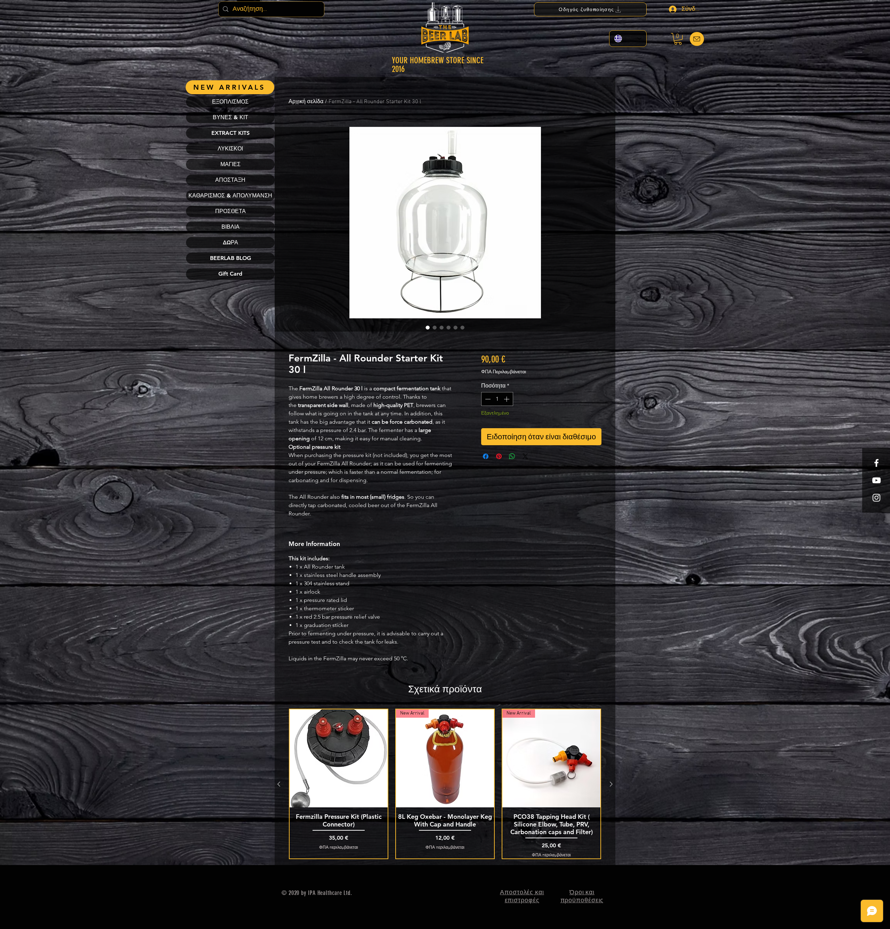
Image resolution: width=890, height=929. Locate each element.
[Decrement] (487, 399)
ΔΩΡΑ (230, 242)
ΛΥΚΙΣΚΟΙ (230, 148)
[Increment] (507, 399)
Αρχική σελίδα (306, 101)
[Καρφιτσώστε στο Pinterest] (499, 456)
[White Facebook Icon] (876, 463)
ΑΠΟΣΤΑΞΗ (230, 180)
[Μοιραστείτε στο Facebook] (486, 456)
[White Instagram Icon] (876, 497)
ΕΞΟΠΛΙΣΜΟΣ (230, 101)
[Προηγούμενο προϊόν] (279, 784)
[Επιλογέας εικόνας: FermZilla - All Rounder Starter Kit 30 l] (427, 327)
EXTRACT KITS (230, 133)
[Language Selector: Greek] (628, 38)
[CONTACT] (697, 39)
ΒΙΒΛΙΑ (230, 226)
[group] (445, 783)
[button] (678, 39)
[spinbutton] (497, 399)
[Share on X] (525, 456)
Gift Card (230, 273)
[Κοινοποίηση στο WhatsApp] (512, 456)
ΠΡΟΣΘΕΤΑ (230, 211)
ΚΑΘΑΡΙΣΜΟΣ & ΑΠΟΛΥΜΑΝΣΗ (230, 195)
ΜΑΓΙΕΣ (230, 164)
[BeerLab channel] (876, 480)
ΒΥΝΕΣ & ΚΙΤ (230, 117)
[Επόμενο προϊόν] (611, 784)
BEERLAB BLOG (230, 258)
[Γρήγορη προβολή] (339, 758)
